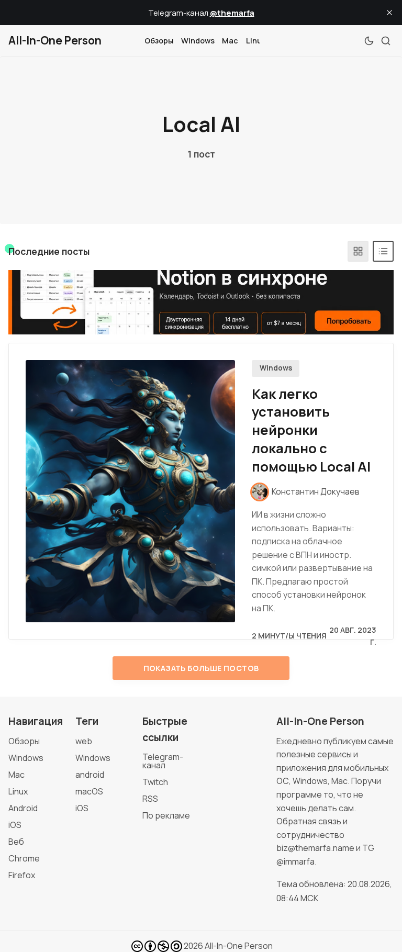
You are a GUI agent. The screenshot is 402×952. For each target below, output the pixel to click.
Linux (256, 41)
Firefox (21, 875)
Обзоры (159, 41)
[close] (389, 12)
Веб (16, 841)
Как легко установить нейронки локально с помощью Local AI (311, 430)
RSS (150, 798)
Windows (198, 41)
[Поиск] (386, 41)
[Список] (383, 251)
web (83, 741)
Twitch (155, 782)
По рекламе (166, 815)
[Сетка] (358, 251)
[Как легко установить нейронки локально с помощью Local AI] (130, 491)
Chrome (24, 858)
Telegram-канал (162, 761)
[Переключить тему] (369, 41)
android (89, 774)
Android (23, 808)
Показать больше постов (201, 668)
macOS (89, 791)
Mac (230, 41)
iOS (14, 825)
